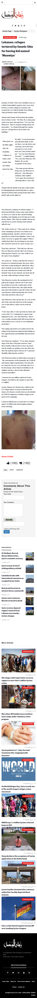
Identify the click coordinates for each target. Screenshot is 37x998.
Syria (12, 470)
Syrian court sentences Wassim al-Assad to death (12, 599)
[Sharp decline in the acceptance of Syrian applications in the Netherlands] (18, 850)
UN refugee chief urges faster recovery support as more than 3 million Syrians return (17, 681)
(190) (14, 463)
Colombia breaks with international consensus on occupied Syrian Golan (13, 579)
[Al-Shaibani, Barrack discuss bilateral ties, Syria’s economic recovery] (30, 560)
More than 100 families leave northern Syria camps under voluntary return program (17, 717)
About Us (13, 981)
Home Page (7, 31)
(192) (26, 463)
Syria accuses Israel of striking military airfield (11, 567)
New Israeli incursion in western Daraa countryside (13, 590)
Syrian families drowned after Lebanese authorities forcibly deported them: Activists (18, 893)
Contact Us (21, 987)
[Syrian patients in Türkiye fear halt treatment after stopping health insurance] (18, 744)
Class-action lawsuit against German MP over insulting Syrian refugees (18, 927)
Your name (7, 494)
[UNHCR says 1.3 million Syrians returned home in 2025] (18, 816)
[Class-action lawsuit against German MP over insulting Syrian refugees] (18, 920)
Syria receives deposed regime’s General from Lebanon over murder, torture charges (11, 612)
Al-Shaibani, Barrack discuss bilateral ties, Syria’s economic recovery (12, 556)
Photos (14, 987)
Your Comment (9, 502)
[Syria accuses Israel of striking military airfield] (30, 572)
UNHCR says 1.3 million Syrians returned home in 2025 (18, 824)
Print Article (8, 62)
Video (33, 981)
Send (6, 532)
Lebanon (19, 470)
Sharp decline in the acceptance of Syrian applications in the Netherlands (18, 857)
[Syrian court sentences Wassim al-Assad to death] (30, 605)
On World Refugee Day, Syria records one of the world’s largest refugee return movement (18, 789)
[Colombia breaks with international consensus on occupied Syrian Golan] (30, 582)
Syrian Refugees (20, 31)
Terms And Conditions (23, 981)
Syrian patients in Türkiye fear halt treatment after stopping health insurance (16, 753)
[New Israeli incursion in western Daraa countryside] (30, 595)
